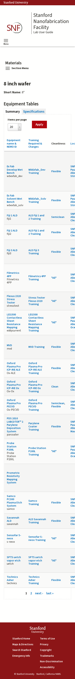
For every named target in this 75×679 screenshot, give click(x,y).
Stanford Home (21, 639)
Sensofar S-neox (14, 536)
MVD (9, 345)
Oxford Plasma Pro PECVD (14, 403)
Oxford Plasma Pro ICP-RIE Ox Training (35, 386)
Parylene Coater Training (33, 426)
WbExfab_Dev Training (36, 171)
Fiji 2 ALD (12, 230)
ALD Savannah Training (37, 520)
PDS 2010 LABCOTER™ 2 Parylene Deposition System (15, 424)
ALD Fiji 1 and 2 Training (36, 217)
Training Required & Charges (35, 143)
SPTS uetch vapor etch (14, 558)
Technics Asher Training (33, 580)
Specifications (33, 111)
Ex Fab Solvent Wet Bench (14, 199)
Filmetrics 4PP (13, 274)
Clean (54, 387)
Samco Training (33, 502)
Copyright (46, 650)
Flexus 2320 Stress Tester (14, 299)
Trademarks (47, 656)
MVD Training (36, 347)
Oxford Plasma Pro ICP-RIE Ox (14, 385)
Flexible (56, 171)
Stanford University (15, 2)
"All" (54, 278)
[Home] (16, 28)
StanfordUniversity (38, 630)
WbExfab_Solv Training (37, 200)
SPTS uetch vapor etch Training (35, 560)
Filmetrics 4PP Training (37, 277)
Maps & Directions (22, 644)
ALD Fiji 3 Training (33, 251)
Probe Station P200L (11, 446)
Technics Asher (12, 578)
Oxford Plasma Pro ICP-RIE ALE (14, 366)
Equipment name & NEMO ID (13, 143)
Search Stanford (21, 650)
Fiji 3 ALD (12, 250)
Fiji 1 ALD (12, 215)
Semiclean (57, 217)
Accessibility (47, 667)
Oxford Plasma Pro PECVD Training (35, 405)
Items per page (17, 119)
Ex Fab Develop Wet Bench (15, 169)
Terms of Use (47, 639)
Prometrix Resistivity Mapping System (13, 477)
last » (50, 593)
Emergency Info (21, 656)
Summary (13, 111)
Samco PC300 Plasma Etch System (14, 501)
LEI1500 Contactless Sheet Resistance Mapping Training (35, 323)
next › (39, 593)
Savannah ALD (13, 519)
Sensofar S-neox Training (37, 538)
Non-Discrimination (51, 661)
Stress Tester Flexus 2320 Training (36, 301)
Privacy (44, 644)
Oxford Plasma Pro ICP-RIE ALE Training (35, 368)
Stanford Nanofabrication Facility (51, 21)
